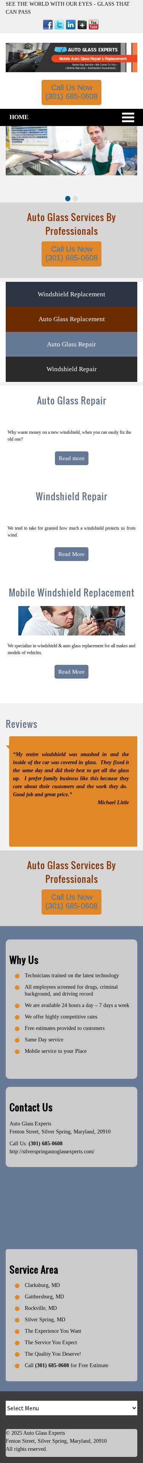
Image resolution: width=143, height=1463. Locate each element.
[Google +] (82, 24)
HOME (19, 117)
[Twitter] (59, 24)
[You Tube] (93, 24)
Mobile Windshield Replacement (72, 592)
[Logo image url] (71, 57)
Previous (15, 168)
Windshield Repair (72, 369)
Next (127, 168)
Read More (71, 554)
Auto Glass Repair (71, 344)
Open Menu (128, 117)
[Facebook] (48, 24)
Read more (72, 458)
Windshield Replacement (71, 294)
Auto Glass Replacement (72, 319)
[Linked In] (71, 24)
